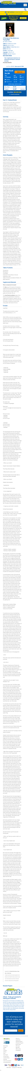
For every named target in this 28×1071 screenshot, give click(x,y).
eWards (4, 1051)
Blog (4, 1048)
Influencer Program (19, 1042)
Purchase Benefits (7, 62)
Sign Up (21, 1030)
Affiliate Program (19, 1041)
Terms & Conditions (7, 1060)
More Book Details (7, 55)
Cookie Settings (6, 1057)
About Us (17, 1038)
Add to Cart (19, 72)
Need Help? (8, 1067)
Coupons (5, 1050)
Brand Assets (18, 1044)
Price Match (5, 1054)
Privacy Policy (6, 1056)
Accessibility (18, 1040)
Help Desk (17, 1047)
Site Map (5, 1059)
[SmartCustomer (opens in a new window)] (14, 94)
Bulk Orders (5, 1045)
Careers (4, 1047)
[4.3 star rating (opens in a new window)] (18, 92)
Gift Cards (18, 1045)
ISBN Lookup (18, 1048)
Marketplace (18, 1050)
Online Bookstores (6, 1062)
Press (4, 1053)
